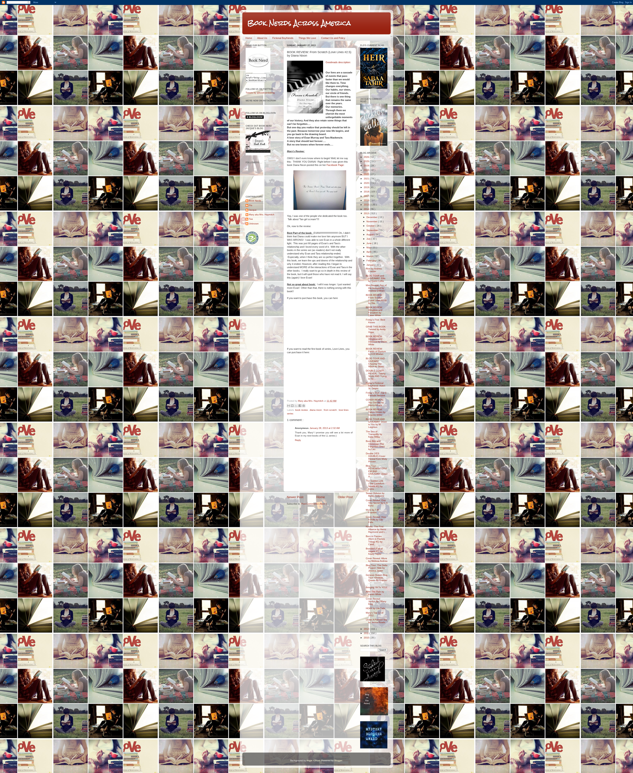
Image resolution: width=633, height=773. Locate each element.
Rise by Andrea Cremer (374, 270)
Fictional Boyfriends (282, 38)
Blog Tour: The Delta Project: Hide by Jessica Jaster (376, 568)
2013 (367, 213)
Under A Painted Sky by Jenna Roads (376, 621)
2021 (367, 178)
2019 (367, 187)
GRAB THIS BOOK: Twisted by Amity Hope (376, 329)
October (371, 226)
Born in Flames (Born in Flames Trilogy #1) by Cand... (375, 540)
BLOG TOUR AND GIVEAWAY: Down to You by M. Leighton (376, 423)
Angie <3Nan (313, 760)
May (369, 247)
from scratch (330, 410)
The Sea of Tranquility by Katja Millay (374, 434)
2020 (367, 183)
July (368, 239)
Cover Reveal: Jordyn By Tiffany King (376, 601)
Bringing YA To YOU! (376, 587)
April (369, 252)
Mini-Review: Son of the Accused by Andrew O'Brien (376, 288)
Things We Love (307, 38)
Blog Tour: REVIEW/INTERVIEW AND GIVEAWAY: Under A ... (376, 471)
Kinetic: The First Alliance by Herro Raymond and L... (376, 529)
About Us (262, 38)
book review (301, 410)
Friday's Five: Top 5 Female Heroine (376, 394)
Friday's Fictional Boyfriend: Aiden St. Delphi (375, 386)
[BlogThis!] (292, 405)
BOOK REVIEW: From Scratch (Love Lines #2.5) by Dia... (376, 299)
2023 (367, 170)
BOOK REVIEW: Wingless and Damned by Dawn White (376, 340)
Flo (250, 205)
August (370, 234)
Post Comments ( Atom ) (314, 504)
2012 (367, 629)
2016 (367, 200)
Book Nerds (255, 201)
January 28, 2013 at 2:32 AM (325, 428)
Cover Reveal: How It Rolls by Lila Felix (376, 520)
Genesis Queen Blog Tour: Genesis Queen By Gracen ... (376, 579)
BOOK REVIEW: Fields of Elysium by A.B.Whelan (376, 351)
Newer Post (295, 497)
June (369, 243)
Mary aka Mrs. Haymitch (261, 214)
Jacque (252, 210)
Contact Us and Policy (333, 38)
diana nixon (316, 410)
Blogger (338, 760)
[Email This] (288, 405)
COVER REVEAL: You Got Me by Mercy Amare (375, 402)
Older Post (345, 497)
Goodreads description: (338, 62)
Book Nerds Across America (299, 23)
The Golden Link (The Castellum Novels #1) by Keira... (375, 485)
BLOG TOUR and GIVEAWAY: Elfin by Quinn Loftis (375, 278)
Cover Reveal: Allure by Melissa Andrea (376, 559)
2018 (367, 191)
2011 (366, 633)
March (370, 256)
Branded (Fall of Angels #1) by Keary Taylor (374, 551)
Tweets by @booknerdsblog (260, 93)
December (372, 217)
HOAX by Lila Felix (375, 608)
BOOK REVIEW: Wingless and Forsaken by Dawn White (374, 311)
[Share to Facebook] (299, 405)
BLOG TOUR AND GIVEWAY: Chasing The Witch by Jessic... (376, 362)
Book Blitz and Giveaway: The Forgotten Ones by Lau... (375, 445)
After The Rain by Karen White (375, 593)
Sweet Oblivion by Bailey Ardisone (375, 494)
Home (248, 38)
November (372, 221)
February (371, 260)
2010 (367, 637)
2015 (367, 204)
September (372, 230)
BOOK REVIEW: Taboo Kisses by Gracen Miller (375, 412)
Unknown (254, 223)
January (371, 265)
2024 (367, 165)
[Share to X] (296, 405)
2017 (367, 196)
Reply (298, 440)
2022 (367, 174)
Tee (251, 219)
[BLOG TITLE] (258, 72)
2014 (367, 209)
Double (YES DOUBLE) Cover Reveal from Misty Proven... (376, 457)
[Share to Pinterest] (303, 405)
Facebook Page (335, 165)
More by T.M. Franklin (373, 511)
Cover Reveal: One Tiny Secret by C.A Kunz (376, 503)
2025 (367, 161)
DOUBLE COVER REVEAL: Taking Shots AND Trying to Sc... (376, 375)
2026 (367, 157)
